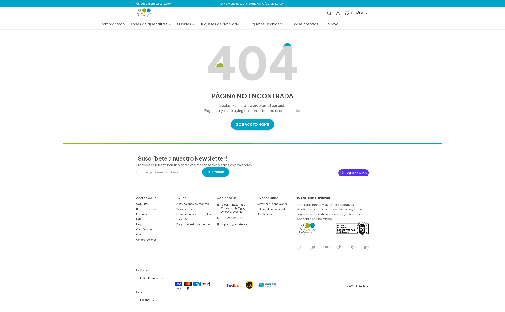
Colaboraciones (146, 239)
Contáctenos (144, 229)
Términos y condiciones (272, 203)
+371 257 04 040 (232, 218)
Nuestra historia (146, 209)
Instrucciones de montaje (192, 203)
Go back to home (252, 124)
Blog (139, 224)
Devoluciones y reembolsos (194, 214)
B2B (138, 219)
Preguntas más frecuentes (193, 224)
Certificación (265, 214)
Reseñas (141, 214)
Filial (138, 234)
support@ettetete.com (156, 3)
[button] (329, 13)
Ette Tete (362, 286)
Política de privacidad (271, 209)
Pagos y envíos (186, 209)
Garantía (182, 219)
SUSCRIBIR (215, 172)
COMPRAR (142, 203)
